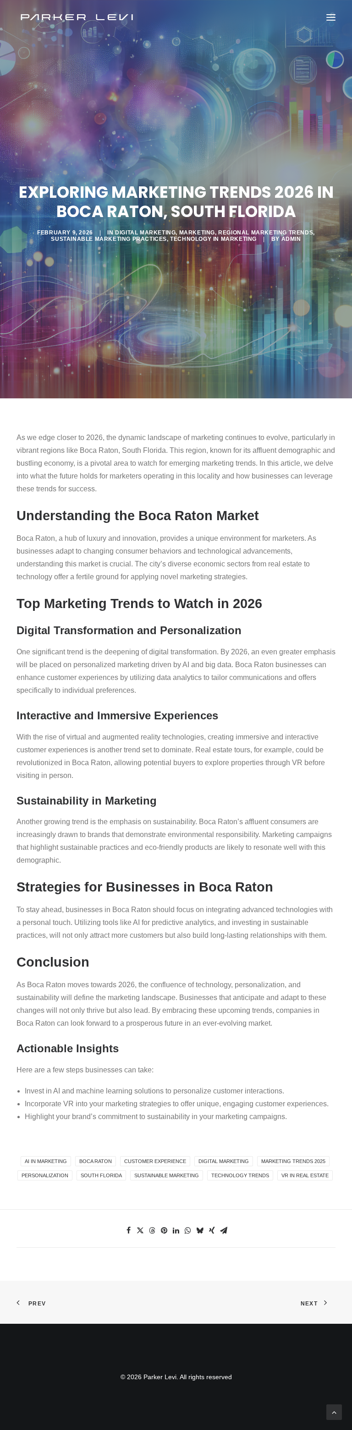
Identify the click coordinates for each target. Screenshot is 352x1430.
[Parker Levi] (77, 17)
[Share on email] (223, 1230)
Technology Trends (240, 1175)
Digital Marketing (145, 232)
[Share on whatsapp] (187, 1230)
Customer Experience (155, 1161)
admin (291, 239)
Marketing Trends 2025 (293, 1161)
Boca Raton (95, 1161)
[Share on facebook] (128, 1230)
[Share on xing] (211, 1230)
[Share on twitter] (140, 1230)
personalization (45, 1175)
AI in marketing (46, 1161)
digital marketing (223, 1161)
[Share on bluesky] (199, 1230)
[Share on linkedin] (176, 1230)
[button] (331, 17)
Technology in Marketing (213, 239)
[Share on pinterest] (164, 1230)
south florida (101, 1175)
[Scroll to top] (334, 1411)
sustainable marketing (166, 1175)
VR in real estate (305, 1175)
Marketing (197, 232)
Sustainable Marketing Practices (109, 239)
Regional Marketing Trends (265, 232)
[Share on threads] (152, 1230)
